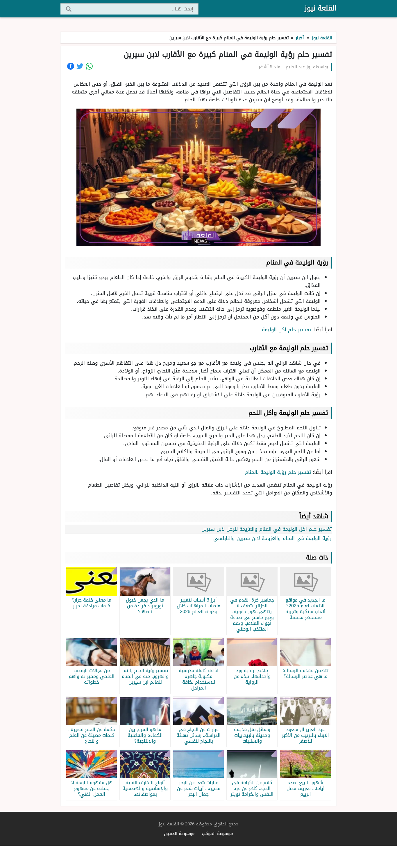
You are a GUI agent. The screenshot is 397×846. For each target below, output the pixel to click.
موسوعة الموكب (217, 833)
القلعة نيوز (321, 8)
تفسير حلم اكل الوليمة (286, 329)
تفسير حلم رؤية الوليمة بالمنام (278, 472)
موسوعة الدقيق (179, 833)
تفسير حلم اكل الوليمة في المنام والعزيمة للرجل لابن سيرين (266, 529)
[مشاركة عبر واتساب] (89, 66)
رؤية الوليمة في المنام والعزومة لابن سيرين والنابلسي (272, 538)
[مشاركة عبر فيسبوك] (70, 66)
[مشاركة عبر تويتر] (79, 66)
